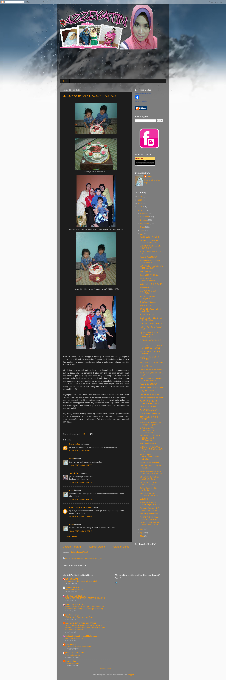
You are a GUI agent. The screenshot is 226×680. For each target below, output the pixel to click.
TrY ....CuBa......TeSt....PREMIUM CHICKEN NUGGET (151, 346)
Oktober (143, 220)
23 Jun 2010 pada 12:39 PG (80, 531)
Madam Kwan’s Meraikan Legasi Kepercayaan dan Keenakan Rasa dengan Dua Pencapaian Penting (84, 608)
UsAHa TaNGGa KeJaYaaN (151, 369)
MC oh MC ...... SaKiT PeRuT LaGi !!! (149, 484)
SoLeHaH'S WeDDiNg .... (150, 275)
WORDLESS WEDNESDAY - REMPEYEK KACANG (85, 598)
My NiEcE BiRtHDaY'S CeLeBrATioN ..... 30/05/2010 (89, 96)
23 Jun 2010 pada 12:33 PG (80, 517)
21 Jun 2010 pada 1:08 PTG (80, 451)
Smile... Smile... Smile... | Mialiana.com (82, 636)
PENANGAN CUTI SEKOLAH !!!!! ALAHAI (150, 495)
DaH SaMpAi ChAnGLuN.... (151, 414)
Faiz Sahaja (70, 644)
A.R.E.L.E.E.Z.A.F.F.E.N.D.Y (80, 507)
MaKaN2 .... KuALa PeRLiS (151, 323)
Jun (142, 234)
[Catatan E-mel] (90, 434)
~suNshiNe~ (74, 473)
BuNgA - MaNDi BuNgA (149, 462)
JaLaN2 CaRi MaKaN (148, 384)
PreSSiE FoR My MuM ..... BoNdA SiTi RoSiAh (150, 518)
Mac (142, 536)
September (145, 224)
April (142, 533)
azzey (71, 459)
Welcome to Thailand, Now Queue (78, 647)
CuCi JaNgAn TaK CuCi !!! (150, 340)
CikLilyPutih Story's (74, 604)
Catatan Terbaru (72, 546)
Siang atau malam (72, 663)
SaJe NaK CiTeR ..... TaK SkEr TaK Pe (150, 247)
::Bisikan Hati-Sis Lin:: (75, 596)
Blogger (131, 675)
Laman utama (97, 546)
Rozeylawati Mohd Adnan (143, 93)
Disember (144, 213)
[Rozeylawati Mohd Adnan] (137, 98)
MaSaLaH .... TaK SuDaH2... (151, 284)
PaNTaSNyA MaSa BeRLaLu (151, 398)
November (144, 217)
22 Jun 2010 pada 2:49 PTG (80, 499)
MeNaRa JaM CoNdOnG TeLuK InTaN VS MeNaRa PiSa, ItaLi (151, 449)
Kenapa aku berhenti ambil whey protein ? (81, 581)
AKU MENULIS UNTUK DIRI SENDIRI (81, 623)
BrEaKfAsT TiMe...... (148, 302)
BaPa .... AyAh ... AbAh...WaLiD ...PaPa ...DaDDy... (150, 457)
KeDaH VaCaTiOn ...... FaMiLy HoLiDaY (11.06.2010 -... (149, 430)
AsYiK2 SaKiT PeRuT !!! (149, 237)
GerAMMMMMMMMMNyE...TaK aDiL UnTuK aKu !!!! (151, 472)
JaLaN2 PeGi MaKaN (148, 257)
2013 (140, 200)
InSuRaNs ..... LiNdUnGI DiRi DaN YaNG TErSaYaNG (150, 438)
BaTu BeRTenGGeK (148, 444)
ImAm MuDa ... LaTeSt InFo (151, 362)
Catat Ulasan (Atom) (79, 552)
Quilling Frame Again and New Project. (80, 617)
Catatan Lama (121, 546)
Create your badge (141, 101)
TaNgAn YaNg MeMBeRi (150, 394)
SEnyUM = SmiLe (147, 391)
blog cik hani (71, 661)
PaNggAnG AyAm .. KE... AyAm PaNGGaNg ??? (150, 509)
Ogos (142, 227)
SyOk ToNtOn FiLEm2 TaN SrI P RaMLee (151, 319)
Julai (142, 230)
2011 (140, 207)
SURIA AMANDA (72, 588)
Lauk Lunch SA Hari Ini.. (74, 590)
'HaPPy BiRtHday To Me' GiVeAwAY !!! (150, 262)
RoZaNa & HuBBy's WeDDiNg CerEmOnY (150, 504)
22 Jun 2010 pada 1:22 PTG (80, 482)
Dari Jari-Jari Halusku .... (76, 653)
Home (65, 81)
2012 (140, 203)
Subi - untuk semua (72, 655)
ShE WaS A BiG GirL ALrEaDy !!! (148, 292)
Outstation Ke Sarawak (74, 638)
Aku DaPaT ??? (146, 287)
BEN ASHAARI (71, 579)
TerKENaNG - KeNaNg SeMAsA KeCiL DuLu (149, 402)
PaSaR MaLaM (146, 306)
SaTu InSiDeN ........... (149, 272)
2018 (140, 197)
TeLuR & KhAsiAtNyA (148, 410)
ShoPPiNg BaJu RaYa (149, 514)
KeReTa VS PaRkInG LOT (150, 407)
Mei (142, 529)
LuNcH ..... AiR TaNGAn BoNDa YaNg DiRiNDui (150, 524)
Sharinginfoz (74, 444)
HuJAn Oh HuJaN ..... (148, 315)
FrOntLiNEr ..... (146, 366)
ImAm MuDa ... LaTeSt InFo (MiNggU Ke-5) (151, 267)
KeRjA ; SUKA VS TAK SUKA (151, 387)
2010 (140, 210)
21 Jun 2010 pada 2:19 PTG (80, 465)
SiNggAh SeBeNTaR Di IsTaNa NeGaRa (149, 478)
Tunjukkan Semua (105, 668)
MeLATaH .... (145, 499)
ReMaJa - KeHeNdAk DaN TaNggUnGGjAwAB (151, 424)
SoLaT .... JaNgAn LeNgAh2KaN (147, 298)
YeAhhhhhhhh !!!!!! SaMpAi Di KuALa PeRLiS (151, 379)
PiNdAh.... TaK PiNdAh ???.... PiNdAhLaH (149, 241)
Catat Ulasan (71, 536)
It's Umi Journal (72, 615)
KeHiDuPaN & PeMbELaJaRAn (147, 279)
